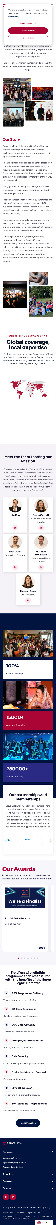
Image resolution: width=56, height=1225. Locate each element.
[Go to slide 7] (37, 958)
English (45, 1222)
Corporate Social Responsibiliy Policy (33, 1207)
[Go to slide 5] (31, 958)
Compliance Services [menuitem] (12, 1158)
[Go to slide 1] (18, 958)
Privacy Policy (9, 1207)
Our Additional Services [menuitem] (13, 1167)
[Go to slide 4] (28, 958)
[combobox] (44, 1222)
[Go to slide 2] (21, 958)
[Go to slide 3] (24, 958)
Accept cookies (28, 30)
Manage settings (28, 23)
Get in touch (27, 1123)
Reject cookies (28, 38)
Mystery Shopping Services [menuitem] (14, 1162)
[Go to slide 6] (34, 958)
